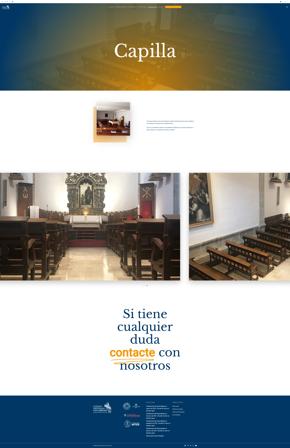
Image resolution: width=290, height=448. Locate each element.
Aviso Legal (175, 406)
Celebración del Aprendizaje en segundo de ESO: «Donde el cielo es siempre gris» (158, 423)
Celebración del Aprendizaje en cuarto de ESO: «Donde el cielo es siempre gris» (157, 408)
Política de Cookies (177, 409)
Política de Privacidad (178, 412)
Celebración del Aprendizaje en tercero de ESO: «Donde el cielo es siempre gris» (157, 416)
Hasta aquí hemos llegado (155, 436)
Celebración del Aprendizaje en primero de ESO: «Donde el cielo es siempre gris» (158, 430)
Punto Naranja (176, 415)
